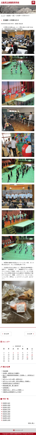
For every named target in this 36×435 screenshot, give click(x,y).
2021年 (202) (6, 413)
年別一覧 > (31, 423)
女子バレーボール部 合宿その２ (12, 379)
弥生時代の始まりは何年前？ (11, 383)
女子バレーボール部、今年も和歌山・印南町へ (16, 381)
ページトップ (19, 430)
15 (32, 355)
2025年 (9, 15)
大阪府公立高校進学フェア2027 (12, 392)
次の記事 (29, 333)
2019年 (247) (6, 418)
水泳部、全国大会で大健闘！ (11, 373)
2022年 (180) (6, 411)
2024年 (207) (6, 407)
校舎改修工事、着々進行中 (11, 385)
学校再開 (5, 371)
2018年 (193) (6, 420)
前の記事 (6, 333)
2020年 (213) (6, 416)
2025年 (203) (6, 405)
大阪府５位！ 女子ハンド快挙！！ (13, 390)
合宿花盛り (6, 387)
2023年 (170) (6, 409)
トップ (3, 15)
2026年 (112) (6, 403)
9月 (13, 15)
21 (27, 357)
